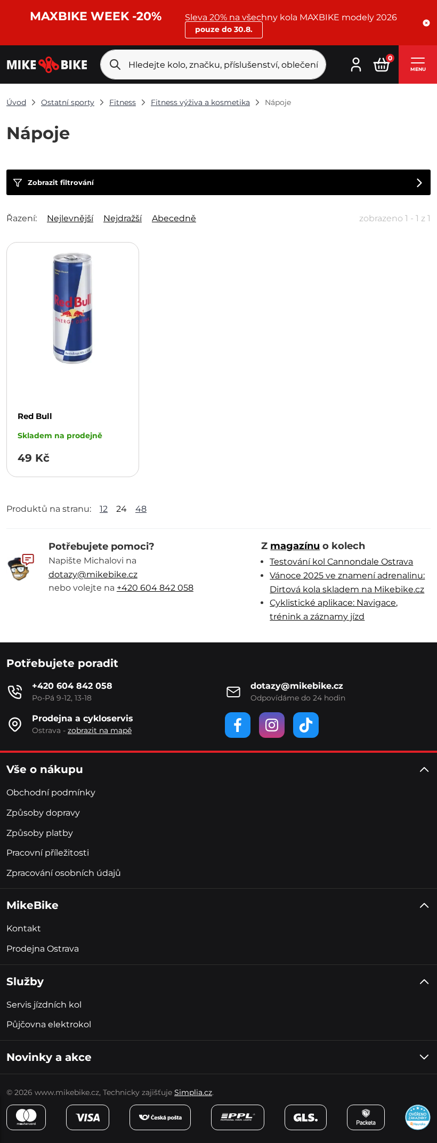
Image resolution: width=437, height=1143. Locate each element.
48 (141, 509)
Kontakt (23, 928)
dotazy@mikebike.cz (92, 574)
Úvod (16, 102)
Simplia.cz (193, 1092)
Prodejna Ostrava (42, 949)
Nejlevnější (70, 218)
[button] (426, 23)
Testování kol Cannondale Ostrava (341, 562)
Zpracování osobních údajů (63, 873)
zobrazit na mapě (100, 730)
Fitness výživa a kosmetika (200, 102)
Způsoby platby (39, 833)
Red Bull (35, 416)
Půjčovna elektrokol (48, 1024)
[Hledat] (115, 64)
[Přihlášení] (356, 63)
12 (104, 509)
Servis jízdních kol (44, 1005)
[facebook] (237, 725)
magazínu (295, 546)
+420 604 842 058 (155, 588)
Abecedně (174, 218)
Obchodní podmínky (50, 792)
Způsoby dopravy (43, 813)
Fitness (122, 102)
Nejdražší (122, 218)
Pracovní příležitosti (47, 853)
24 (121, 509)
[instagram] (272, 725)
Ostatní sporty (67, 102)
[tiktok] (306, 725)
